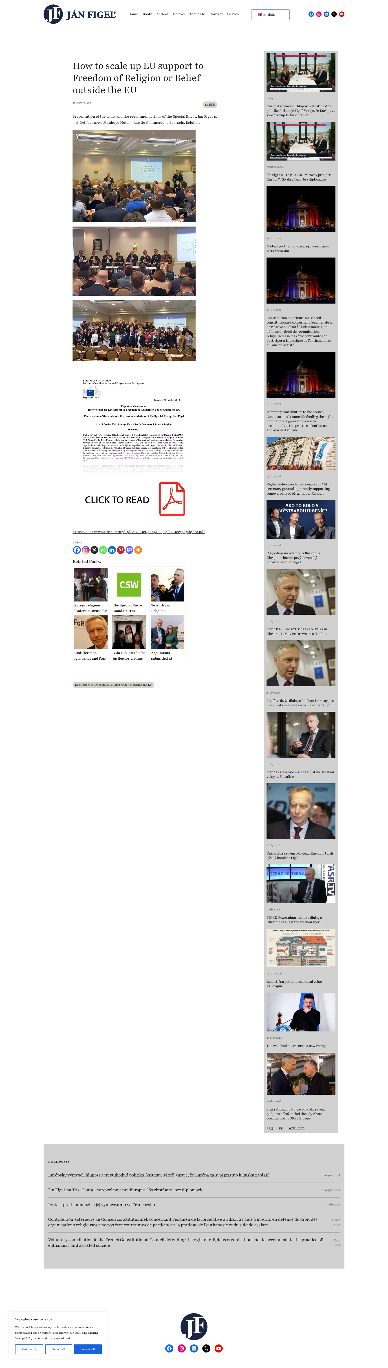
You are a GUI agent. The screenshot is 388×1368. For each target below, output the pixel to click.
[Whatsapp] (103, 550)
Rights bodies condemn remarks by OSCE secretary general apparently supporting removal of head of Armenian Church (299, 489)
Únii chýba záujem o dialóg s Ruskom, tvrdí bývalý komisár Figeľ (300, 855)
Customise (29, 1349)
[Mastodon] (129, 550)
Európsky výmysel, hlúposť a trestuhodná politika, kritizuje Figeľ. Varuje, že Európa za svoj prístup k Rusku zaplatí (301, 111)
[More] (138, 550)
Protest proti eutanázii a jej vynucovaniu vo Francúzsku (298, 248)
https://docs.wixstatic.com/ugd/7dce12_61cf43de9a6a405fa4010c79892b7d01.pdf (139, 531)
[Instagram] (86, 550)
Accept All (88, 1349)
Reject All (58, 1349)
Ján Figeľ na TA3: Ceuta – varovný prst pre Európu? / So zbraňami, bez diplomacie (299, 177)
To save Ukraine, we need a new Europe (297, 1046)
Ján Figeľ (91, 14)
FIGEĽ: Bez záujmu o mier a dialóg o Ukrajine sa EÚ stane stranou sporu (294, 920)
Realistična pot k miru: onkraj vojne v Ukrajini (294, 984)
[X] (94, 550)
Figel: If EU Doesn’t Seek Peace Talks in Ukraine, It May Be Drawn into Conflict (297, 631)
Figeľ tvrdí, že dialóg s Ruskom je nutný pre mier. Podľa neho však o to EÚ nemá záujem (300, 703)
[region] (58, 1335)
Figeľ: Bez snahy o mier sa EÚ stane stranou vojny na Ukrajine (300, 774)
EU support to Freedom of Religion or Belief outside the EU (113, 685)
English (268, 15)
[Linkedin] (112, 550)
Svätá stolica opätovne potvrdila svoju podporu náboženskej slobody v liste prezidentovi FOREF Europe (296, 1114)
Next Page (296, 1128)
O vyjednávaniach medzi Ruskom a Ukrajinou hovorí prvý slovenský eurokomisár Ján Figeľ (293, 558)
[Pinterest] (121, 550)
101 (281, 1128)
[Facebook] (77, 550)
